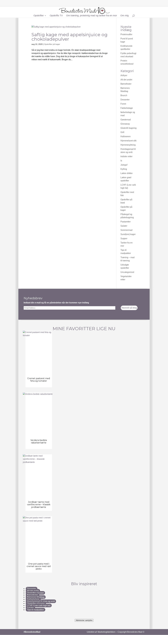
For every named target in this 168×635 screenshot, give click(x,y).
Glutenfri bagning (128, 128)
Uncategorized (127, 272)
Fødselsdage (126, 108)
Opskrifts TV (56, 16)
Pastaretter (125, 222)
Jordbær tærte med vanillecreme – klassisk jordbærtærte (38, 504)
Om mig (124, 16)
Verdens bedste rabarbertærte (38, 441)
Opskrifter (38, 16)
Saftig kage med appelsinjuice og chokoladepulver (69, 37)
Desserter (125, 99)
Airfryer (123, 75)
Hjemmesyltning (128, 145)
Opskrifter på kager (52, 44)
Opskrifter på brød (35, 593)
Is (121, 161)
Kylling (123, 169)
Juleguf (123, 165)
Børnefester (125, 84)
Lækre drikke (126, 173)
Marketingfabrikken (106, 632)
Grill (122, 132)
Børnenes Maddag (35, 597)
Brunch (123, 95)
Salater (123, 226)
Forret (123, 104)
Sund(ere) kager (128, 234)
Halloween (125, 136)
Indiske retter (126, 156)
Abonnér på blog (129, 308)
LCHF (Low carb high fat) (38, 605)
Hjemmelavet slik (128, 141)
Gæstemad (125, 119)
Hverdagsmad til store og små (41, 601)
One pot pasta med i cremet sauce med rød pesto (39, 566)
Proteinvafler (126, 34)
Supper (123, 238)
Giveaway (125, 124)
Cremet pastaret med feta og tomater (38, 379)
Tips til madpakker (35, 610)
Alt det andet (126, 80)
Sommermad (126, 230)
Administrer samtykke (84, 620)
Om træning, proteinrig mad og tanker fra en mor (91, 16)
